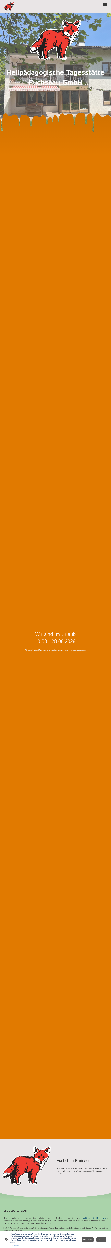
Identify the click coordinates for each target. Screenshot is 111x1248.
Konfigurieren (15, 1245)
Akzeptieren (87, 1240)
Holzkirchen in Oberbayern (94, 1218)
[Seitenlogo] (8, 6)
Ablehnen (101, 1240)
